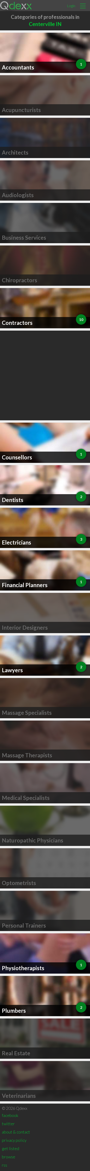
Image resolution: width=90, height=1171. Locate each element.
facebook (10, 1115)
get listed (10, 1148)
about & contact (16, 1131)
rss (4, 1165)
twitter (8, 1123)
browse (8, 1156)
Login (71, 5)
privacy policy (14, 1140)
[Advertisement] (45, 375)
